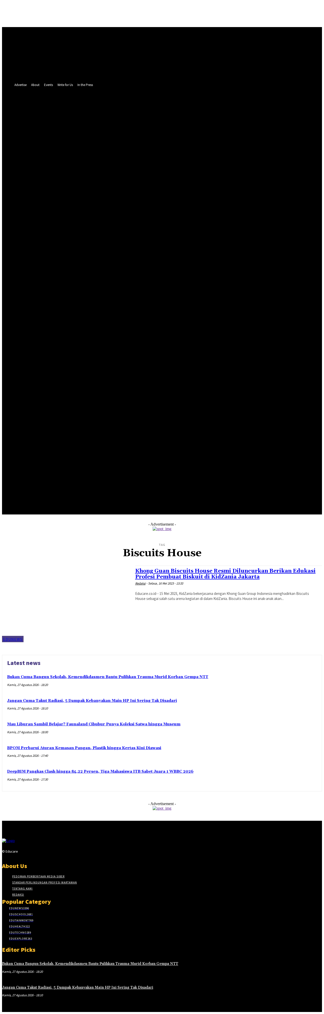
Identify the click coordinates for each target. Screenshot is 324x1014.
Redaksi (140, 583)
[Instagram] (30, 852)
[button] (119, 285)
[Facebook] (86, 285)
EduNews (13, 639)
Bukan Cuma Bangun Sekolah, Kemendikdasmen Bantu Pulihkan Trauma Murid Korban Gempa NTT (107, 677)
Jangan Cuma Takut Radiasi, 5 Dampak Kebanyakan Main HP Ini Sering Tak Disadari (92, 700)
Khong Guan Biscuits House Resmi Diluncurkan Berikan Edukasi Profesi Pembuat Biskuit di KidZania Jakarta (225, 574)
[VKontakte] (48, 852)
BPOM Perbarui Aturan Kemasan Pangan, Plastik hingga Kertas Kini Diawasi (84, 748)
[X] (96, 285)
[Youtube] (105, 285)
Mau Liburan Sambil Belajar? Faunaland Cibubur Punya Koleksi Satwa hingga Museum (93, 724)
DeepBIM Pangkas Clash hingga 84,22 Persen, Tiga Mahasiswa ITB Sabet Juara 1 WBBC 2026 (100, 771)
